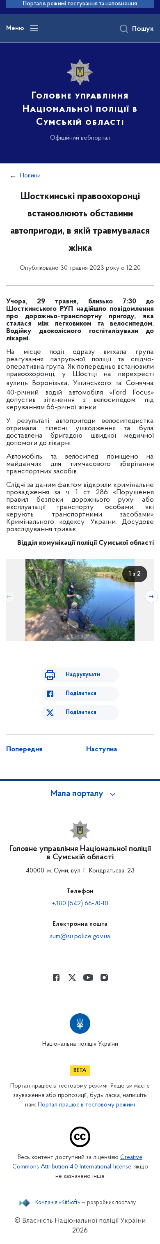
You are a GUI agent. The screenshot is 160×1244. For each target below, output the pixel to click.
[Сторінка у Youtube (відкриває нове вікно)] (88, 977)
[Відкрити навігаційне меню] (34, 28)
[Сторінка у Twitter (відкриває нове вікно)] (72, 977)
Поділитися (81, 694)
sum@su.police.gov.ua (80, 936)
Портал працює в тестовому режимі (86, 1105)
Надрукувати (83, 675)
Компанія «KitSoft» (57, 1203)
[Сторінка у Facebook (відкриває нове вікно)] (56, 977)
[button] (80, 794)
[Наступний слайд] (151, 596)
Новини (30, 175)
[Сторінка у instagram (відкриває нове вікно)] (104, 977)
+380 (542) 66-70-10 (80, 903)
